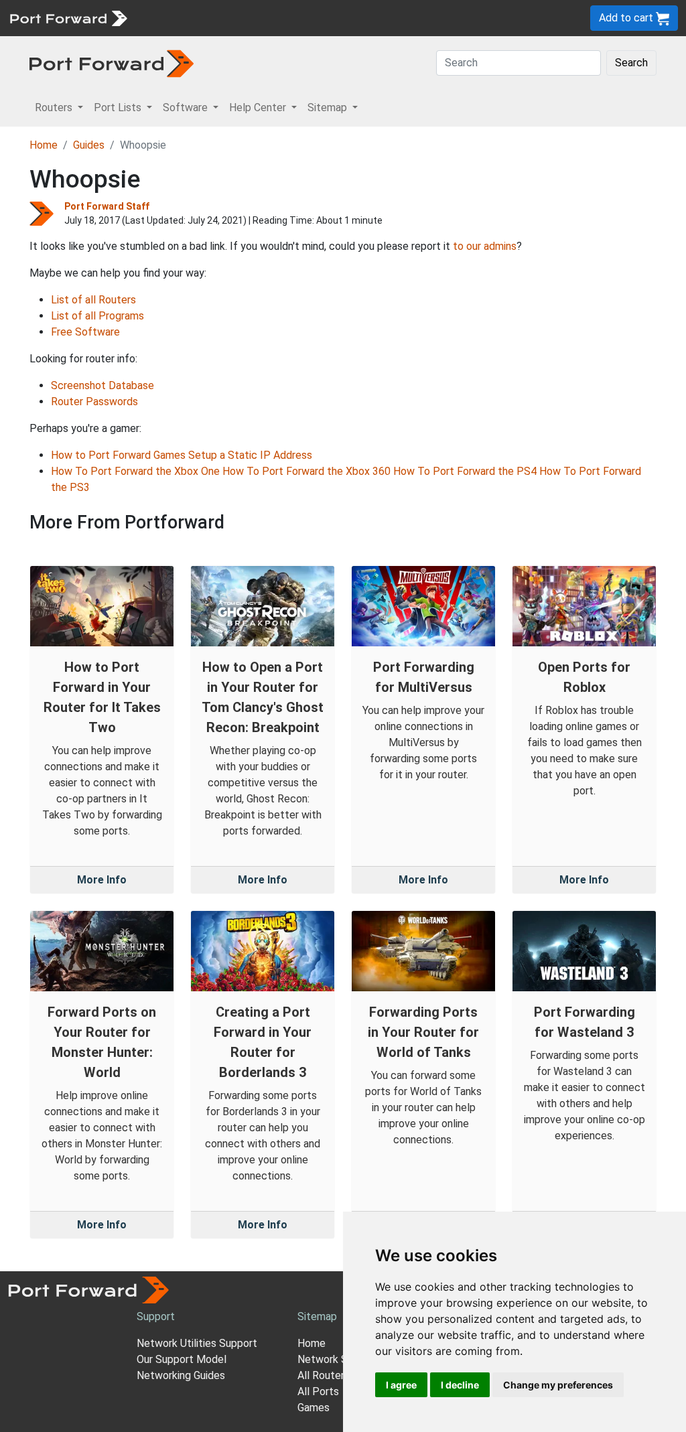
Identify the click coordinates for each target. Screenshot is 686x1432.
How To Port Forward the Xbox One (135, 471)
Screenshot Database (102, 385)
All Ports (318, 1391)
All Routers (323, 1375)
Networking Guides (181, 1375)
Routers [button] (55, 107)
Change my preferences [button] (558, 1384)
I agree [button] (401, 1384)
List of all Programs (97, 315)
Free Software (85, 332)
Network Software (341, 1359)
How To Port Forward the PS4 (465, 471)
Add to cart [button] (627, 17)
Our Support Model (181, 1359)
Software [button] (186, 107)
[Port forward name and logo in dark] (111, 63)
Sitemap (415, 17)
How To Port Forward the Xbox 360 (306, 471)
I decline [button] (460, 1384)
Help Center (356, 17)
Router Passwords (94, 401)
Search (631, 62)
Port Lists (237, 17)
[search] (452, 17)
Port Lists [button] (119, 107)
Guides (89, 145)
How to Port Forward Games (118, 455)
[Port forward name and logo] (68, 17)
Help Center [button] (259, 107)
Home (43, 145)
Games (313, 1407)
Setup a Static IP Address (250, 455)
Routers (184, 17)
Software (294, 17)
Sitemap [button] (328, 107)
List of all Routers (93, 299)
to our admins (485, 246)
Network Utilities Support (197, 1343)
